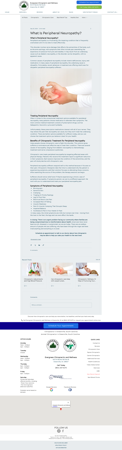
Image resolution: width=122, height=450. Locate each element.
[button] (23, 12)
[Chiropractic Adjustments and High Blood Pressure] (34, 269)
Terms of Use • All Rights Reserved (61, 437)
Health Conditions (94, 361)
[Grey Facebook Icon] (63, 431)
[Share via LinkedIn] (39, 245)
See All (98, 259)
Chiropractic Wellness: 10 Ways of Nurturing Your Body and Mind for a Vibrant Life (87, 280)
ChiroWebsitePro (67, 438)
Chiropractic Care (48, 17)
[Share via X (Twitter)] (35, 245)
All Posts (25, 17)
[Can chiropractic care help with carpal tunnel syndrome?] (61, 269)
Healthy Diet (75, 17)
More (83, 17)
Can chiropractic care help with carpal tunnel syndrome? (60, 280)
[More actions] (91, 29)
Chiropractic (35, 17)
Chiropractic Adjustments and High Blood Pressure (33, 280)
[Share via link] (43, 245)
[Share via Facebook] (31, 245)
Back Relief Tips (62, 17)
